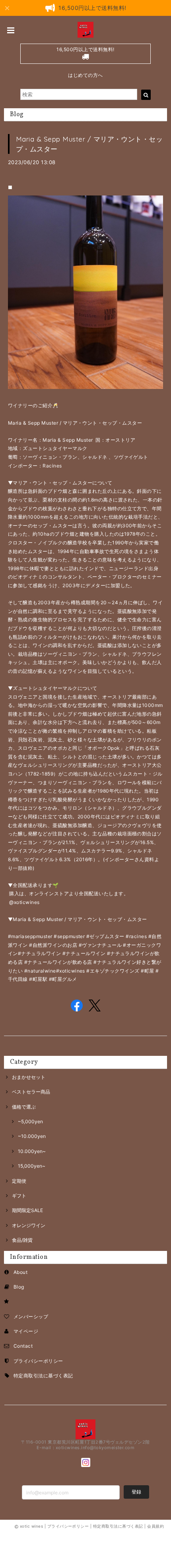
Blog (19, 1287)
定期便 (19, 1181)
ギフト (19, 1196)
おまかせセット (28, 1077)
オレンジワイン (28, 1225)
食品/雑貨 (22, 1240)
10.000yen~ (32, 1151)
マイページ (26, 1331)
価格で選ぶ (24, 1107)
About (20, 1272)
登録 (136, 1492)
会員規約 (155, 1526)
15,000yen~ (31, 1166)
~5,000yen (30, 1121)
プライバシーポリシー (38, 1361)
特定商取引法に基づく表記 (43, 1376)
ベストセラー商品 (31, 1092)
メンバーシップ (31, 1317)
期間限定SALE (27, 1210)
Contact (23, 1346)
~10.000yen (32, 1136)
